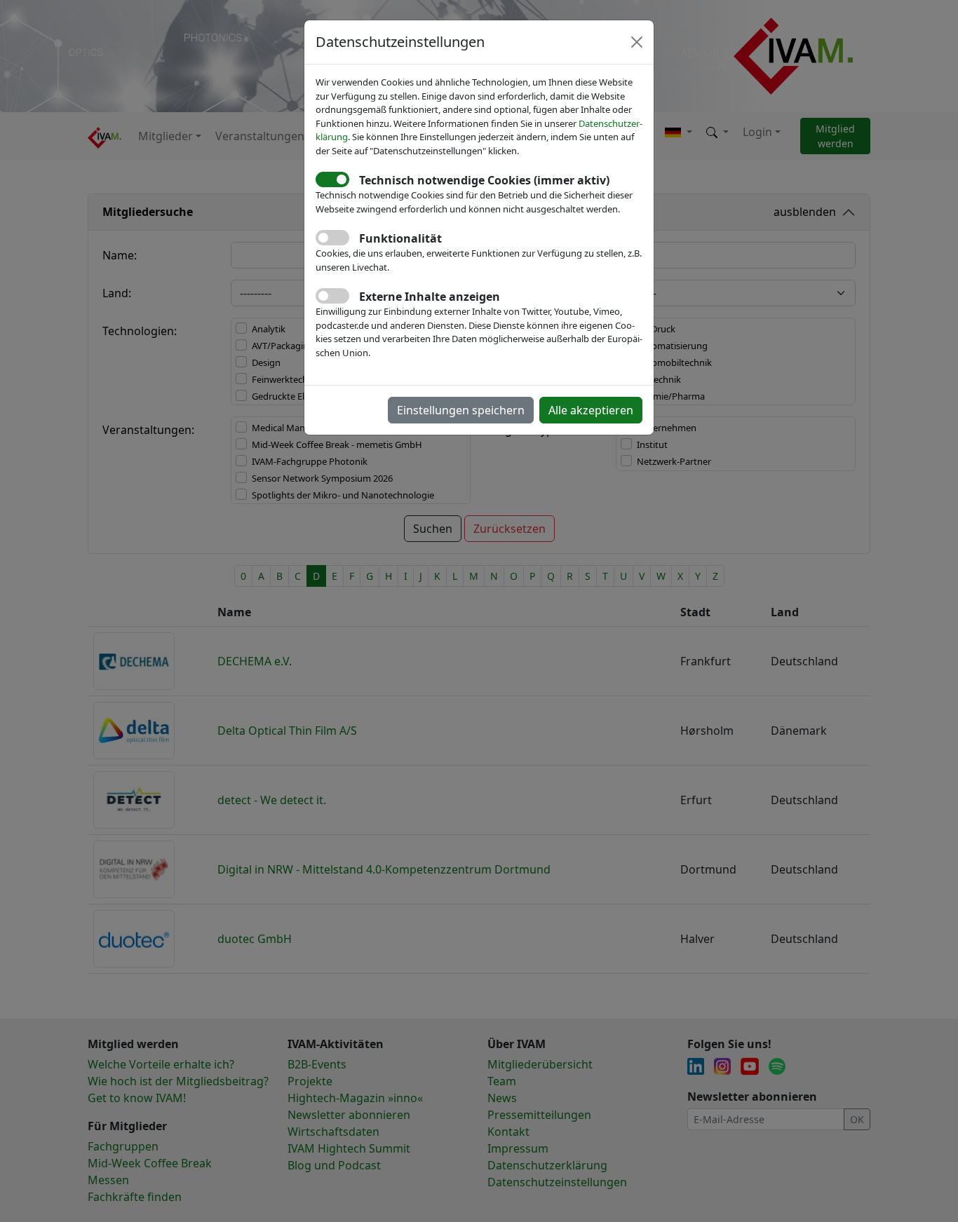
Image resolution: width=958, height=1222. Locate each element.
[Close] (637, 42)
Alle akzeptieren (590, 410)
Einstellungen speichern (461, 410)
